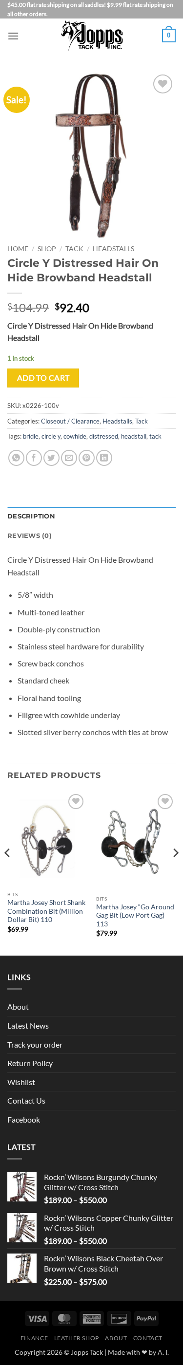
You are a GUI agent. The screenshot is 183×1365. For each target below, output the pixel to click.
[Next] (175, 873)
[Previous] (8, 873)
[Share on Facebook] (34, 458)
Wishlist (21, 1082)
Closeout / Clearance (70, 421)
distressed (103, 436)
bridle (31, 436)
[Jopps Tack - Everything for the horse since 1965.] (91, 35)
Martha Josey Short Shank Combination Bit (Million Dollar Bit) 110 (46, 911)
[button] (13, 36)
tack (155, 436)
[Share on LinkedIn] (104, 458)
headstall (133, 436)
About (18, 1006)
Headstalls (113, 249)
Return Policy (30, 1063)
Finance (34, 1338)
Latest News (28, 1025)
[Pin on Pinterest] (87, 458)
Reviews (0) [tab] (29, 535)
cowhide (74, 436)
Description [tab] (31, 516)
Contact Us (26, 1100)
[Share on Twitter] (51, 458)
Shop (47, 249)
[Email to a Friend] (69, 458)
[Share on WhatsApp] (16, 458)
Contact (148, 1338)
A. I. (163, 1352)
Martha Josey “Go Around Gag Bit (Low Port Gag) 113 (135, 915)
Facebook (23, 1119)
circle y (51, 436)
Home (17, 249)
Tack (74, 249)
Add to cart (43, 377)
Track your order (34, 1044)
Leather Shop (76, 1338)
